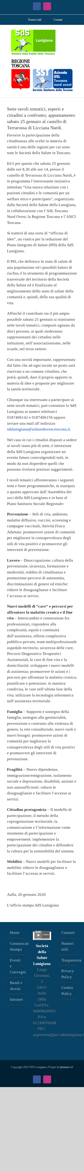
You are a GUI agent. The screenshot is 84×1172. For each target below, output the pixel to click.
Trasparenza (68, 960)
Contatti (68, 932)
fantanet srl (66, 1067)
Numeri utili (67, 946)
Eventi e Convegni (16, 966)
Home (15, 932)
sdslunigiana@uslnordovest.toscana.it (38, 429)
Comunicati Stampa (16, 946)
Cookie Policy (67, 990)
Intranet (16, 999)
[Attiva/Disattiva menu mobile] (75, 32)
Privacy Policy (67, 974)
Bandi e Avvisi (16, 986)
